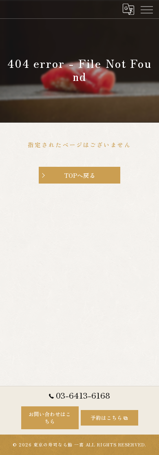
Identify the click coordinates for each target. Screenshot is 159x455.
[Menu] (146, 9)
